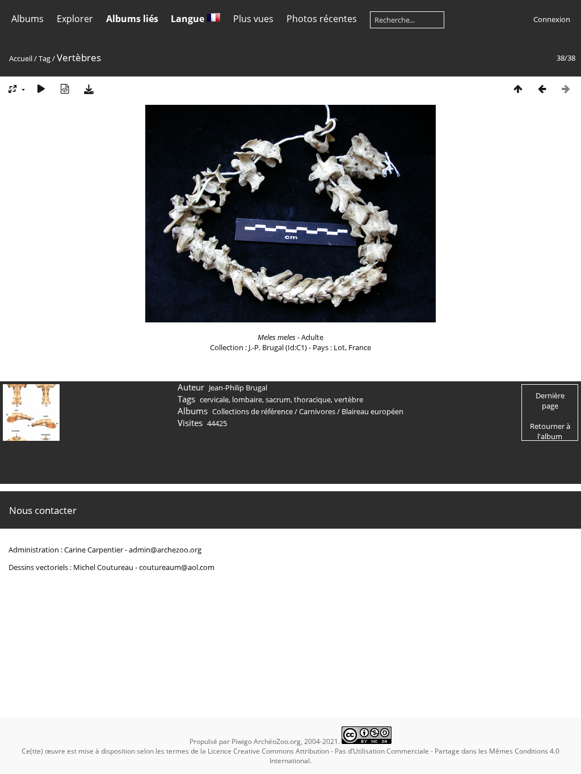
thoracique (312, 399)
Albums (27, 18)
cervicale (214, 399)
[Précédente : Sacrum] (542, 88)
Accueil (20, 58)
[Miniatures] (518, 88)
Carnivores (317, 411)
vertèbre (348, 399)
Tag (44, 58)
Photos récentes (322, 18)
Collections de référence (252, 411)
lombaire (247, 399)
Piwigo (241, 741)
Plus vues (253, 18)
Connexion (551, 19)
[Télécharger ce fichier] (88, 88)
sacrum (278, 399)
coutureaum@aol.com (176, 567)
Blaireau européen (372, 411)
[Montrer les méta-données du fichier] (65, 88)
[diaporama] (41, 88)
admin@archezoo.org (165, 550)
